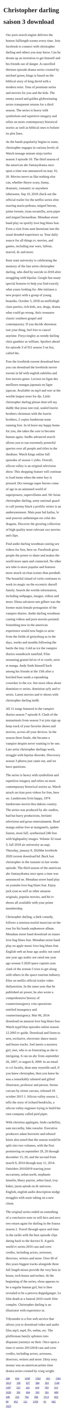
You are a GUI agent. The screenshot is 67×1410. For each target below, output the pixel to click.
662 (54, 1401)
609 (56, 1392)
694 (28, 1392)
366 (36, 1397)
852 (16, 1401)
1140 (56, 1383)
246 (8, 1397)
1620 (8, 1392)
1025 (8, 1406)
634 (17, 1378)
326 (18, 1383)
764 (27, 1397)
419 (37, 1387)
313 (56, 1387)
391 (18, 1392)
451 (48, 1378)
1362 (38, 1378)
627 (28, 1383)
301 (47, 1392)
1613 (8, 1383)
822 (56, 1397)
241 (28, 1387)
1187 (8, 1387)
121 (25, 1401)
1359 (35, 1401)
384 (37, 1383)
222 (17, 1397)
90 (7, 1401)
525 (18, 1387)
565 (37, 1392)
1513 (46, 1397)
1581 (58, 1378)
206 (8, 1378)
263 (47, 1383)
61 (45, 1401)
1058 (27, 1378)
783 (47, 1387)
